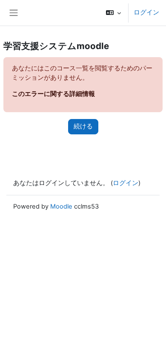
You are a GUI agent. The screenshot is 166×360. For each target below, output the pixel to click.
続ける (83, 126)
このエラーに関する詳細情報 (53, 94)
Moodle (61, 206)
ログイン (146, 12)
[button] (113, 13)
